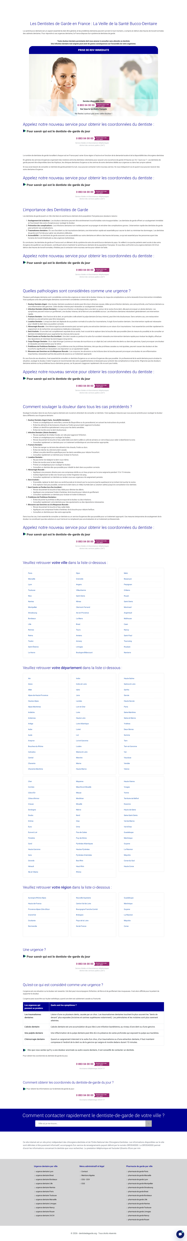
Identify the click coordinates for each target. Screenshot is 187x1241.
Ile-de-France (81, 926)
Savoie (126, 695)
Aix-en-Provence (82, 613)
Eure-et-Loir (32, 832)
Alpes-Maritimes (34, 707)
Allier (30, 690)
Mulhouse (128, 618)
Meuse (78, 793)
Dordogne (32, 810)
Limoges (79, 647)
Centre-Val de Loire (83, 903)
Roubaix (127, 647)
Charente (31, 763)
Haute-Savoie (129, 701)
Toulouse (31, 590)
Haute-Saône (129, 678)
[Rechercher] (148, 1123)
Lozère (78, 746)
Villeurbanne (81, 590)
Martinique (128, 838)
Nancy (126, 630)
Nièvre (78, 810)
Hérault (31, 866)
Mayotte (127, 855)
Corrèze (31, 787)
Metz (126, 573)
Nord (78, 815)
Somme (127, 735)
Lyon (30, 584)
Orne (78, 827)
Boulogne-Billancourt (84, 652)
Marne (78, 763)
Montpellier (32, 607)
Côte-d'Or (31, 793)
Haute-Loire (80, 718)
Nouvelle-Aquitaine (83, 898)
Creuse (31, 804)
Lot (77, 735)
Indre (78, 678)
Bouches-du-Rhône (35, 746)
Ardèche (31, 712)
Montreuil (127, 607)
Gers (30, 855)
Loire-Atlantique (82, 724)
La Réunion (128, 849)
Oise (78, 821)
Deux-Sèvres (129, 729)
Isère (78, 690)
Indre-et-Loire (81, 684)
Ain (29, 678)
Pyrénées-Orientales (84, 855)
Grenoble (79, 579)
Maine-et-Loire (81, 752)
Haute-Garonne (34, 849)
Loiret (78, 729)
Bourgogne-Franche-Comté (87, 909)
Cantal (30, 758)
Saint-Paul (128, 635)
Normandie (32, 926)
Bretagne (79, 915)
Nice (30, 596)
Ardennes (32, 718)
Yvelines (127, 724)
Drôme (30, 821)
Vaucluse (127, 758)
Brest (78, 624)
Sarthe (126, 690)
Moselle (79, 804)
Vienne (126, 769)
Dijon (78, 573)
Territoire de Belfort (131, 798)
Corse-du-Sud (129, 861)
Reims (30, 635)
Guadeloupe (128, 832)
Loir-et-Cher (80, 707)
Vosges (127, 787)
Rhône (78, 872)
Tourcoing (128, 641)
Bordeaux (32, 618)
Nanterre (127, 652)
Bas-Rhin (79, 861)
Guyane (127, 844)
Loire (78, 712)
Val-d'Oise (128, 827)
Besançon (128, 579)
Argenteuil (128, 613)
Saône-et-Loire (129, 684)
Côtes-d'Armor (33, 798)
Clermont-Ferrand (83, 607)
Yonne (126, 793)
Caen (126, 624)
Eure (30, 827)
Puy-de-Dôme (81, 838)
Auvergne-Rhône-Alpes (37, 898)
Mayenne (79, 781)
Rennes (31, 630)
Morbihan (80, 798)
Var (125, 752)
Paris (30, 573)
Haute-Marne (81, 769)
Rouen (126, 596)
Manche (79, 758)
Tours (78, 630)
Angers (79, 584)
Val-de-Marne (129, 821)
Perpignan (128, 584)
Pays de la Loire (82, 921)
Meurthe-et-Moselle (83, 787)
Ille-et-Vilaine (33, 872)
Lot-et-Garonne (82, 741)
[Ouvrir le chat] (180, 1234)
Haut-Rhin (80, 866)
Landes (79, 701)
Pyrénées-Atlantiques (84, 844)
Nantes (31, 601)
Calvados (31, 752)
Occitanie (31, 921)
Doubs (30, 815)
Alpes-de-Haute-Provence (38, 695)
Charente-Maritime (35, 769)
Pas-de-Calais (81, 832)
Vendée (127, 763)
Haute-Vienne (129, 781)
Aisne (30, 684)
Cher (30, 781)
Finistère (31, 838)
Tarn (125, 741)
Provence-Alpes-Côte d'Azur (39, 909)
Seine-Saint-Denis (131, 815)
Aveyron (31, 741)
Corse (126, 926)
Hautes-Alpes (33, 701)
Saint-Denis (80, 596)
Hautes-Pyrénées (83, 849)
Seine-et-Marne (130, 718)
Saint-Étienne (33, 647)
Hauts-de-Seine (130, 810)
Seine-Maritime (130, 712)
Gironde (31, 861)
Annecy (79, 641)
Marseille (31, 579)
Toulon (30, 641)
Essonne (127, 804)
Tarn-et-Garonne (130, 746)
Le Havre (31, 652)
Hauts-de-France (34, 903)
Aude (30, 735)
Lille (29, 624)
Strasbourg (32, 613)
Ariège (30, 724)
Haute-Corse (129, 866)
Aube (30, 729)
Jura (78, 695)
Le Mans (79, 618)
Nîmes (78, 601)
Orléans (127, 590)
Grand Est (32, 915)
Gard (30, 844)
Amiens (79, 635)
